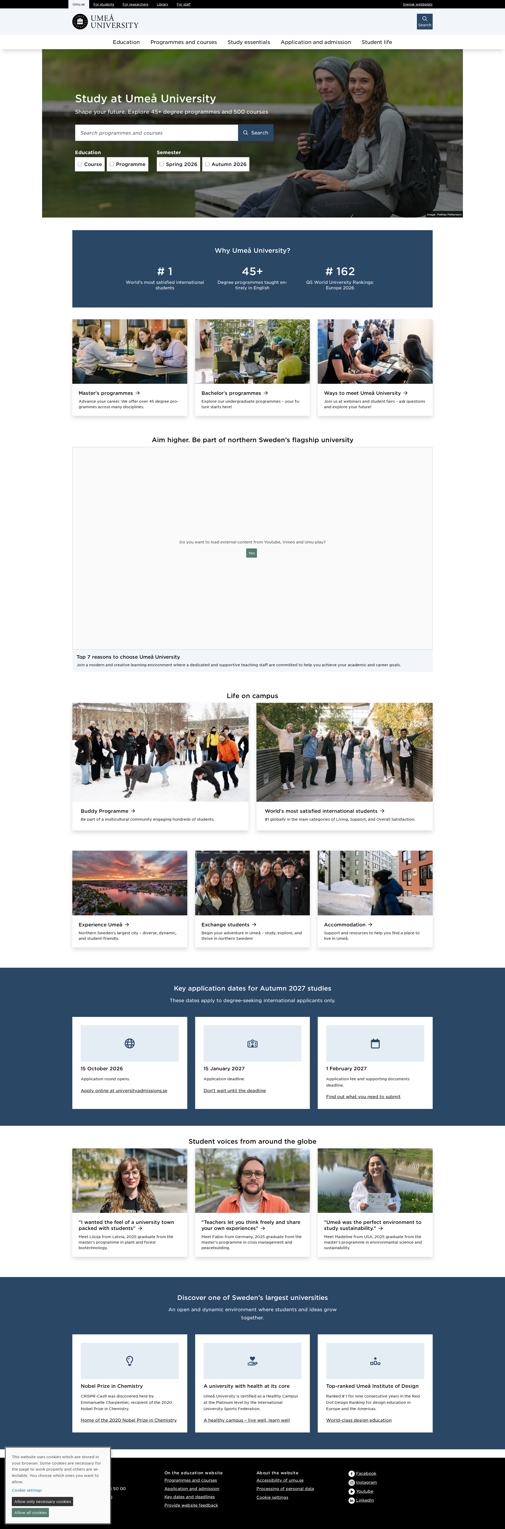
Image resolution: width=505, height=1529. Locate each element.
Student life (377, 42)
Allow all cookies (30, 1512)
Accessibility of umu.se (280, 1479)
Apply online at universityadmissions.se (124, 1090)
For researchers (135, 4)
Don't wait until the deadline (235, 1090)
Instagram (366, 1482)
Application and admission (316, 42)
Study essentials (249, 42)
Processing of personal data (285, 1488)
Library (162, 4)
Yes (251, 553)
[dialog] (57, 1485)
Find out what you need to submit (363, 1096)
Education (126, 42)
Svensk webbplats (417, 4)
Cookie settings (272, 1497)
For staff (183, 4)
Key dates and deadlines (189, 1496)
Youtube (364, 1490)
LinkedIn (365, 1499)
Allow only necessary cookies (42, 1501)
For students (103, 4)
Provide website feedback (191, 1504)
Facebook (366, 1473)
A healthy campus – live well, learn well (247, 1419)
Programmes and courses (183, 42)
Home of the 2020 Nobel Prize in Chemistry (129, 1419)
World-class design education (359, 1419)
